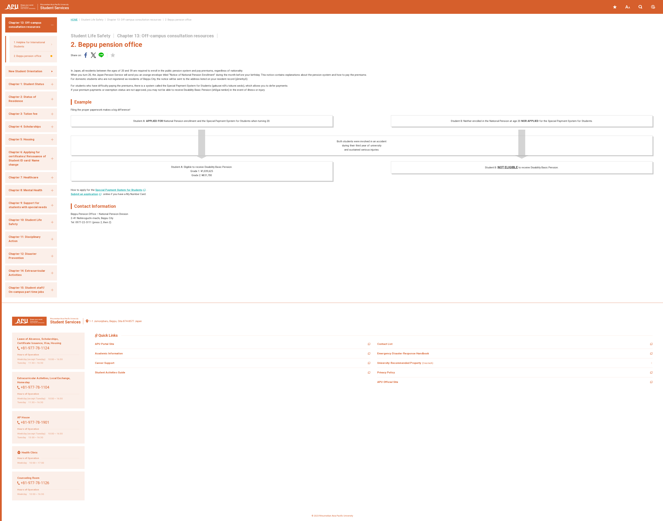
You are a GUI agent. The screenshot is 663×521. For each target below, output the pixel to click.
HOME (74, 19)
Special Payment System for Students (118, 190)
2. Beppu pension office (27, 56)
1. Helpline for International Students (29, 44)
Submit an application (84, 194)
